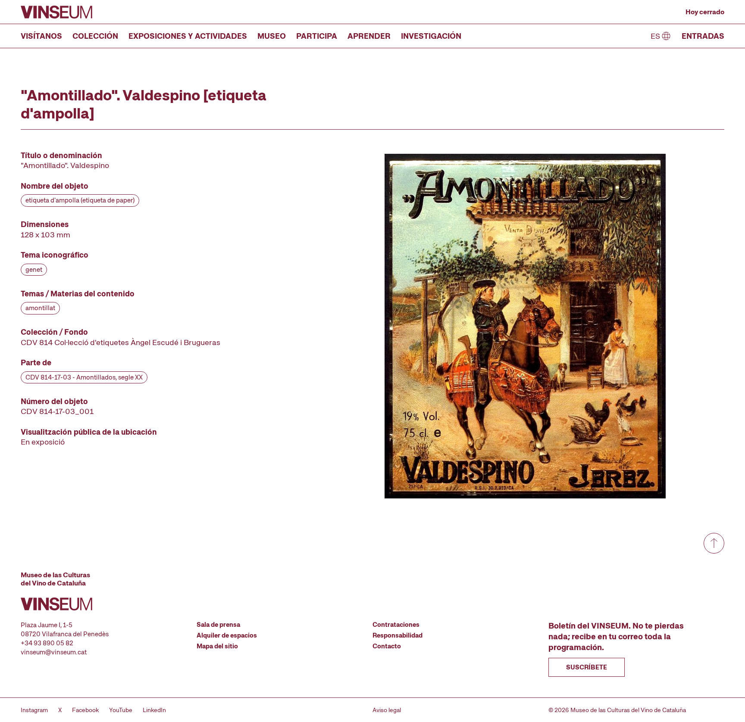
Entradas (703, 36)
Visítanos (41, 36)
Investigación (431, 36)
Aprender (369, 36)
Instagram (34, 710)
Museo (271, 36)
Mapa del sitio (217, 646)
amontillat (40, 308)
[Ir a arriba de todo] (714, 543)
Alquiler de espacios (227, 635)
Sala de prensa (218, 624)
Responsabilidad (397, 635)
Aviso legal (386, 710)
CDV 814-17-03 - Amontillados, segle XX (84, 377)
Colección (95, 36)
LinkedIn (154, 710)
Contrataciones (395, 624)
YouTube (120, 710)
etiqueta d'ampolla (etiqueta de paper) (80, 200)
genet (33, 269)
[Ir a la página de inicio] (56, 12)
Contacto (386, 646)
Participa (316, 36)
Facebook (85, 710)
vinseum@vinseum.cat (54, 652)
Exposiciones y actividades (187, 36)
